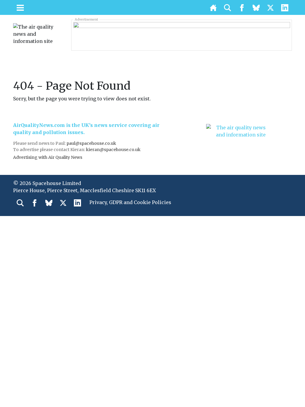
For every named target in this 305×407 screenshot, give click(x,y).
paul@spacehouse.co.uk (91, 143)
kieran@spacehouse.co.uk (113, 149)
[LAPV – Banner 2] (181, 35)
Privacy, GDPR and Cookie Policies (130, 202)
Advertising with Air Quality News (47, 157)
